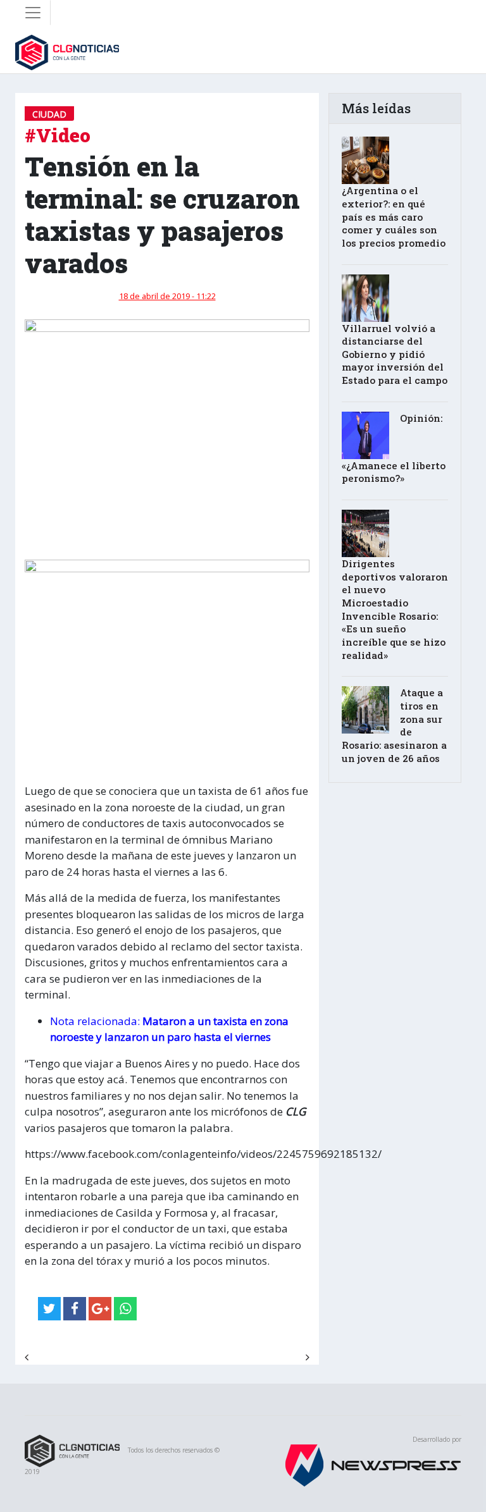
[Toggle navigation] (33, 12)
